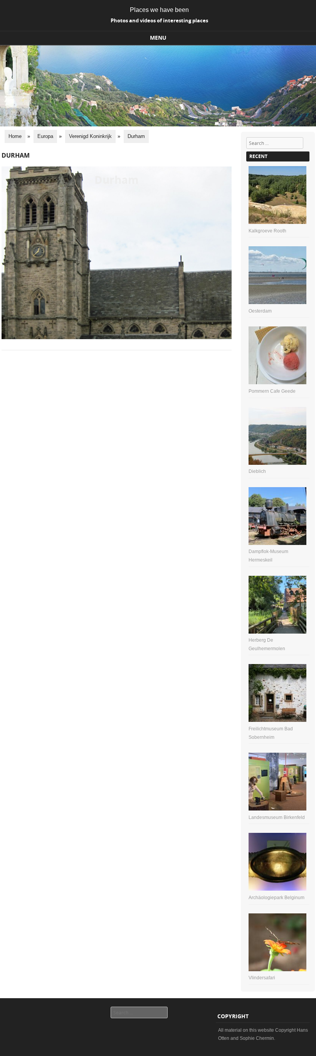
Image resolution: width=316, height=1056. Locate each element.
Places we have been (159, 10)
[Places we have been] (158, 124)
